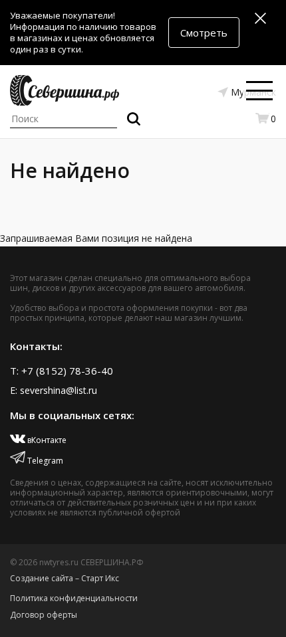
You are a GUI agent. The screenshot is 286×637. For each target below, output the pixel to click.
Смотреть (203, 32)
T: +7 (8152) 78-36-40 (61, 370)
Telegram (44, 460)
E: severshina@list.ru (53, 390)
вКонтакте (46, 440)
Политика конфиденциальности (74, 598)
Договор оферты (43, 615)
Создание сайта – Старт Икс (64, 578)
